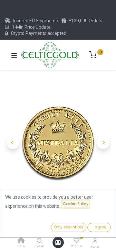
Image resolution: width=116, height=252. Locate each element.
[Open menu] (58, 243)
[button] (13, 142)
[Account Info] (95, 241)
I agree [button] (99, 227)
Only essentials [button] (68, 227)
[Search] (39, 241)
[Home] (21, 241)
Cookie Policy (76, 203)
